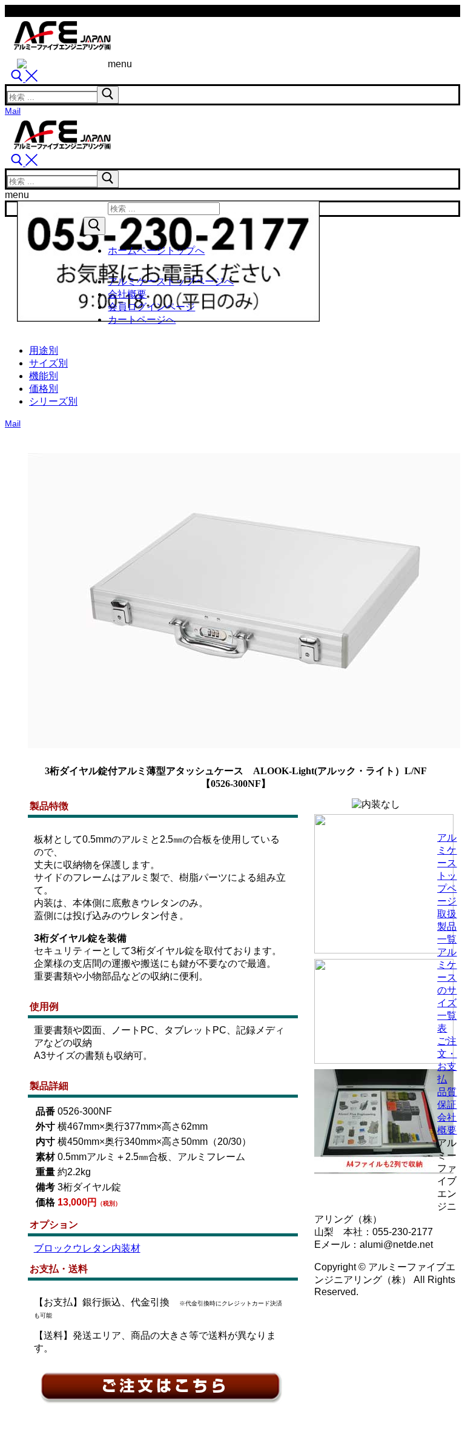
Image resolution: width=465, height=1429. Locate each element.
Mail (13, 111)
